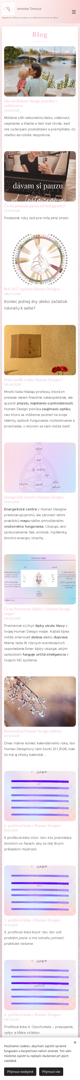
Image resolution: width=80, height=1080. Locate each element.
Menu (74, 12)
